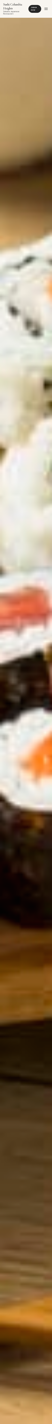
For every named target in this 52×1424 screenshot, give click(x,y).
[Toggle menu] (46, 9)
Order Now (34, 8)
